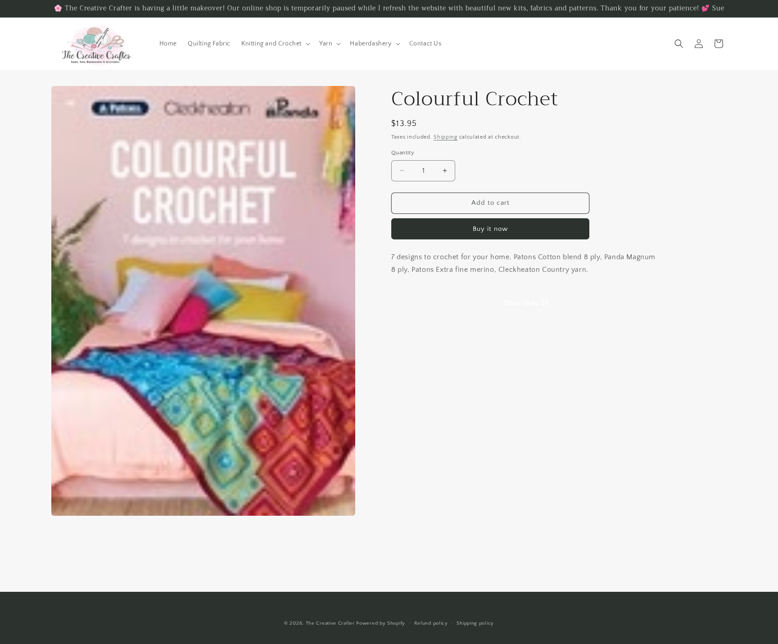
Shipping (445, 137)
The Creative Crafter (331, 623)
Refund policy (431, 623)
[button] (275, 43)
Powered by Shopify (380, 623)
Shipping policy (475, 623)
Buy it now (490, 229)
